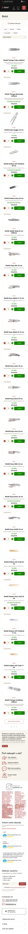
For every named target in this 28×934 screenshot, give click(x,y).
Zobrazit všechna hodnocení (9, 828)
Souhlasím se (7, 887)
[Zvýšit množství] (12, 71)
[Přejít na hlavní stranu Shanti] (5, 7)
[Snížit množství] (5, 71)
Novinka (12, 29)
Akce (5, 29)
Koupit (19, 71)
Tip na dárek (7, 33)
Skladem (15, 33)
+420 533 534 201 (8, 1)
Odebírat (22, 884)
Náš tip (18, 29)
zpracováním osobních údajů (18, 887)
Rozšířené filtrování (15, 23)
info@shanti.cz (10, 904)
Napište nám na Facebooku (12, 911)
